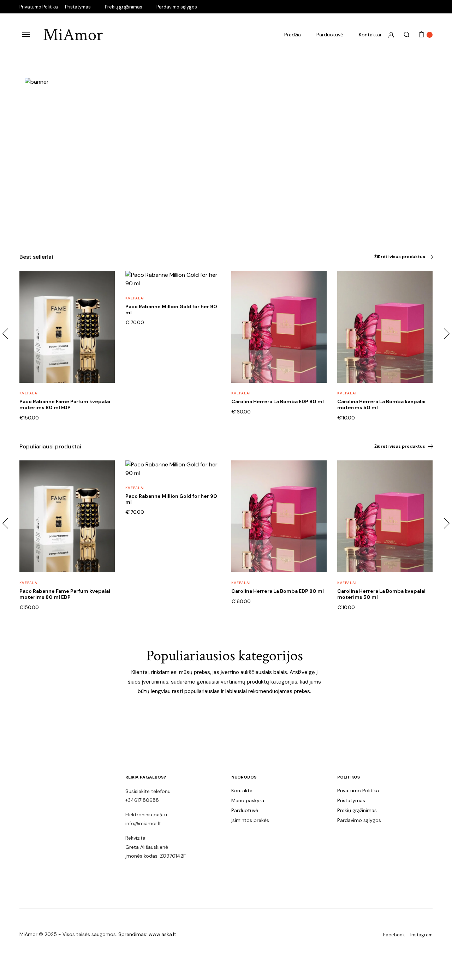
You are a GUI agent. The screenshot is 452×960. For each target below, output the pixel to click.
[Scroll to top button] (436, 944)
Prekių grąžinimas (123, 7)
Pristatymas (78, 7)
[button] (105, 298)
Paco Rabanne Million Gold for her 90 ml (171, 309)
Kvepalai (29, 393)
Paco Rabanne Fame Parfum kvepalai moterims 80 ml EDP (64, 404)
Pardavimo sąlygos (176, 7)
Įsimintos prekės (250, 820)
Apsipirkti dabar (54, 216)
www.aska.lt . (164, 934)
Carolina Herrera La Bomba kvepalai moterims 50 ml (381, 404)
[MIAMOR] (73, 34)
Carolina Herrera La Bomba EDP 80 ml (277, 401)
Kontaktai (370, 34)
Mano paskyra (247, 800)
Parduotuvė (329, 34)
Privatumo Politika (38, 7)
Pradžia (292, 34)
